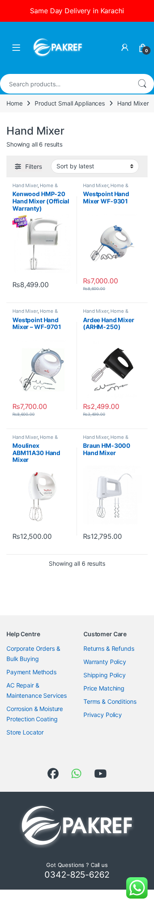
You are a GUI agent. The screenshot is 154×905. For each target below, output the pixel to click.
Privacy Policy (102, 714)
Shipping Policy (104, 675)
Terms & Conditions (109, 701)
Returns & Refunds (108, 648)
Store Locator (25, 732)
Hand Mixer (25, 185)
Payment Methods (31, 672)
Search (142, 84)
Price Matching (103, 688)
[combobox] (65, 84)
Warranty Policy (104, 661)
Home (14, 103)
